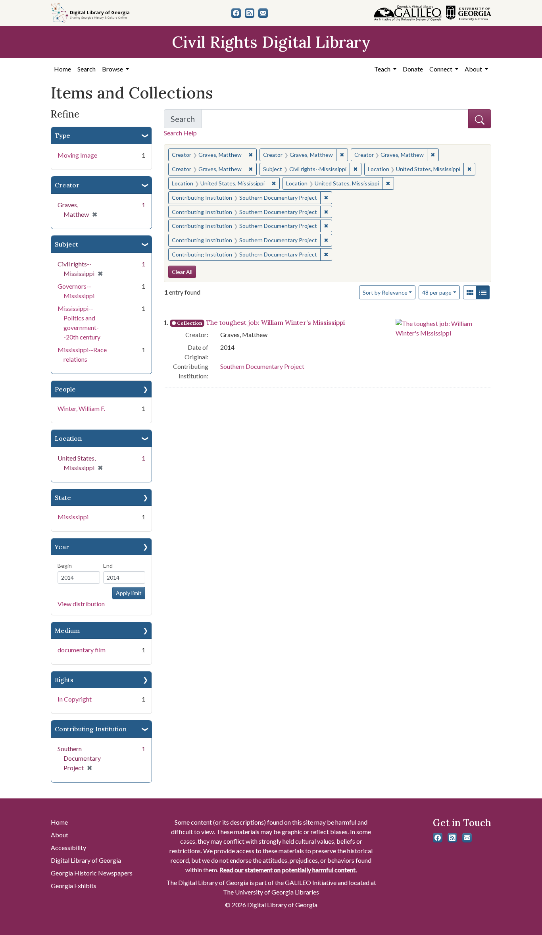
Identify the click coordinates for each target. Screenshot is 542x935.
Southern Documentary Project (262, 366)
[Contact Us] (263, 13)
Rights (64, 680)
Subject (66, 244)
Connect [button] (441, 69)
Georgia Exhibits (73, 885)
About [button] (474, 69)
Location (68, 438)
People (65, 389)
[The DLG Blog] (249, 13)
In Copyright (75, 699)
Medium (67, 630)
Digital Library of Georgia (86, 860)
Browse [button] (113, 69)
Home (62, 69)
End (108, 565)
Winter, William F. (81, 408)
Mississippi (73, 517)
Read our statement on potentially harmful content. (288, 869)
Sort (385, 292)
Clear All (182, 271)
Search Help (180, 133)
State (63, 497)
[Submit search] (479, 118)
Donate (413, 69)
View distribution (81, 603)
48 (437, 292)
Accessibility (68, 847)
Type (62, 135)
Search (86, 69)
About (59, 835)
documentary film (82, 650)
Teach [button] (383, 69)
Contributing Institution (91, 729)
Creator (67, 185)
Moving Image (77, 155)
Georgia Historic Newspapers (92, 873)
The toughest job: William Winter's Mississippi (275, 322)
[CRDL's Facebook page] (236, 13)
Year (62, 547)
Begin (65, 565)
